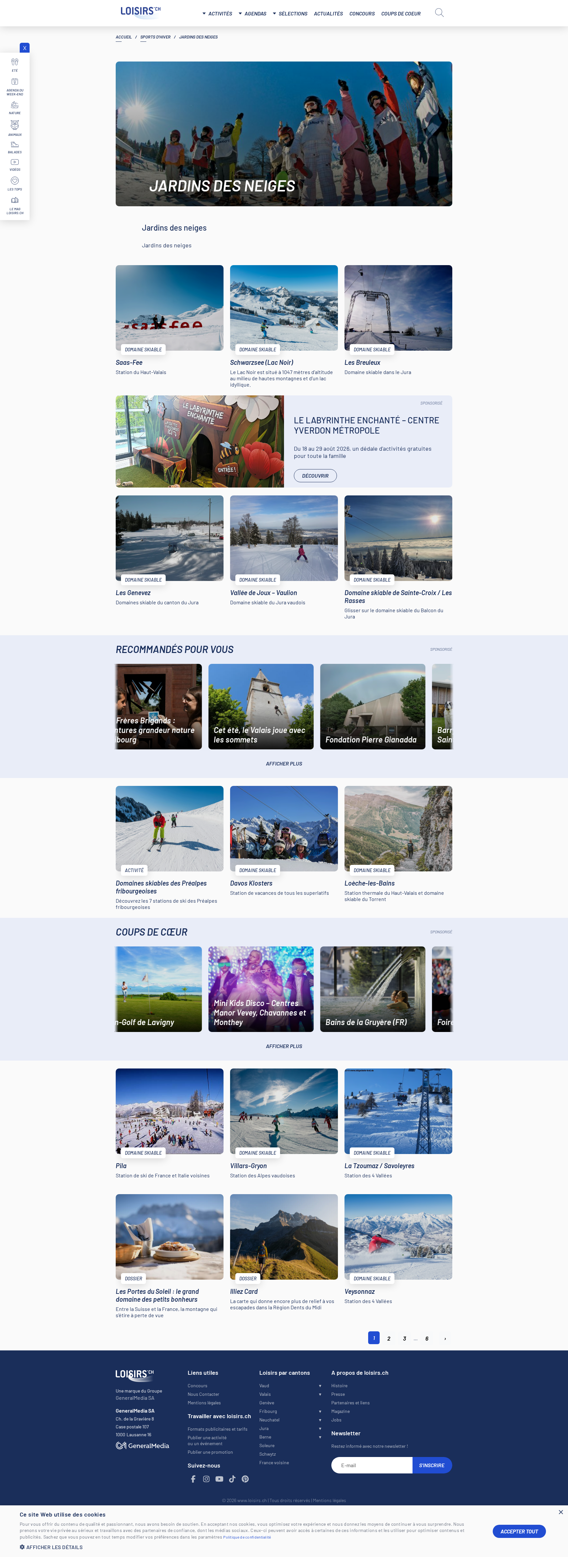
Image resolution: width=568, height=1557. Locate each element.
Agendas (255, 13)
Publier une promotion (210, 1452)
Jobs (336, 1419)
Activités (220, 13)
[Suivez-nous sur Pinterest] (245, 1479)
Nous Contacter (203, 1394)
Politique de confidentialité (247, 1537)
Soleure (266, 1445)
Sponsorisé (431, 403)
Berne (265, 1437)
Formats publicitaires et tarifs (218, 1429)
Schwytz (267, 1454)
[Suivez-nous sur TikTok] (232, 1479)
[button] (251, 1547)
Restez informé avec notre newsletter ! (369, 1446)
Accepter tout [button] (519, 1531)
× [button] (560, 1512)
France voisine (274, 1462)
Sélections (293, 13)
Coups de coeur (401, 13)
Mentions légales (204, 1402)
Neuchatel (269, 1419)
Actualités (328, 13)
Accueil (124, 36)
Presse (338, 1394)
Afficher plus (284, 763)
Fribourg (268, 1411)
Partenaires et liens (350, 1402)
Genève (266, 1402)
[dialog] (284, 1531)
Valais (265, 1394)
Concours (362, 13)
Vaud (264, 1385)
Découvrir (315, 475)
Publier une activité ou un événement (207, 1440)
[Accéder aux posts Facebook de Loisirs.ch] (194, 1479)
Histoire (339, 1385)
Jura (264, 1428)
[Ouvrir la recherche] (439, 12)
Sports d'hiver (155, 36)
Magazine (340, 1411)
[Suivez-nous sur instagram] (206, 1479)
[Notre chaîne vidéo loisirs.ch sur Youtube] (219, 1479)
